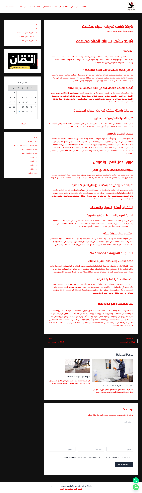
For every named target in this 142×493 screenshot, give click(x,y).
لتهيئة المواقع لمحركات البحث (71, 489)
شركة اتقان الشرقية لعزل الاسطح (55, 6)
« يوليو (23, 123)
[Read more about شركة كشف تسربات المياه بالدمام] (112, 370)
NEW (35, 137)
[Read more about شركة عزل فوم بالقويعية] (77, 366)
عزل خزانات (23, 6)
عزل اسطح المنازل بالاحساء (27, 36)
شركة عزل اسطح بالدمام (28, 149)
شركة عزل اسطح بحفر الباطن (27, 32)
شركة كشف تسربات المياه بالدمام (118, 385)
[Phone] (136, 480)
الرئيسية (85, 6)
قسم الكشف (35, 6)
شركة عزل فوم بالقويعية (78, 376)
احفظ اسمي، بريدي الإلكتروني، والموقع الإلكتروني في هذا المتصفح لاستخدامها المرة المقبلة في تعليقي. (96, 457)
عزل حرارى (33, 165)
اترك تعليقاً (130, 389)
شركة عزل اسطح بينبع (29, 40)
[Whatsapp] (136, 487)
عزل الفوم (33, 161)
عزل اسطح (75, 6)
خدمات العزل (10, 6)
